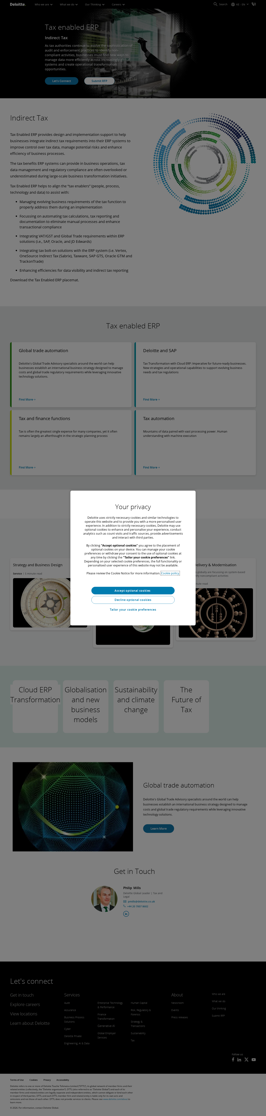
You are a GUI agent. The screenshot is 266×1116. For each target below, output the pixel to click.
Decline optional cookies (133, 600)
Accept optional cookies (133, 590)
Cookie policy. (170, 573)
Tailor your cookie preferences (133, 610)
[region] (133, 558)
